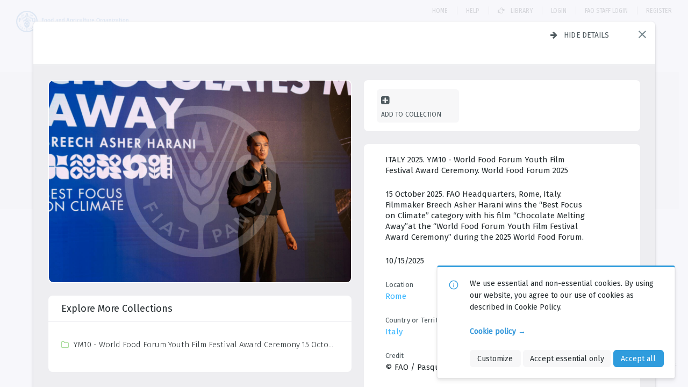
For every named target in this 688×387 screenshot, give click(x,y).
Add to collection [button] (411, 114)
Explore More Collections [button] (117, 308)
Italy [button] (394, 331)
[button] (642, 34)
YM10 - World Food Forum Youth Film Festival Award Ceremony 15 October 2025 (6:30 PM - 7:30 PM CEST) (206, 344)
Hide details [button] (587, 35)
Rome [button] (395, 296)
